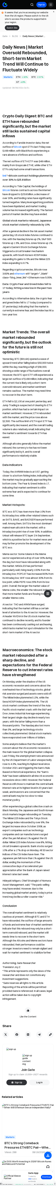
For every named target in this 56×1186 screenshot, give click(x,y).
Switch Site (12, 28)
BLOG (15, 36)
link (4, 175)
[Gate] (4, 4)
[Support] (48, 1166)
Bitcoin (18, 146)
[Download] (48, 1155)
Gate (4, 36)
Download (46, 1177)
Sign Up (41, 4)
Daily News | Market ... (34, 36)
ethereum (19, 273)
